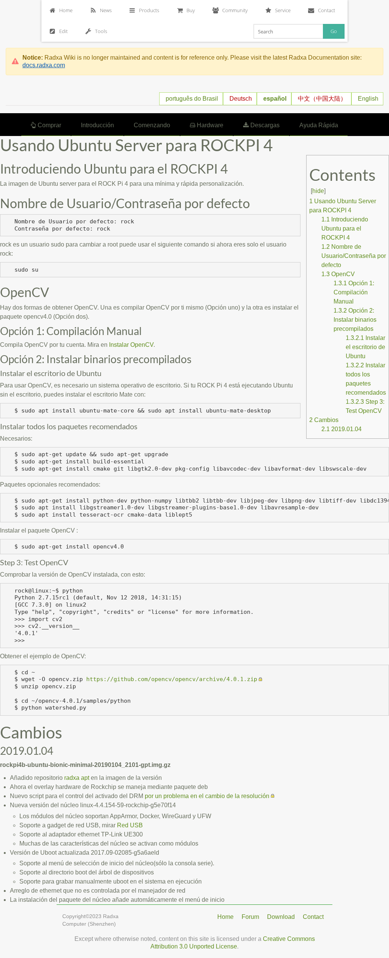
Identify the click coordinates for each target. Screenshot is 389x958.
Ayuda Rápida (318, 125)
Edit (63, 31)
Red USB (130, 825)
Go (333, 31)
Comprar (48, 125)
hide (318, 191)
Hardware (209, 125)
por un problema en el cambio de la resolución (207, 796)
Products (149, 10)
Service (283, 10)
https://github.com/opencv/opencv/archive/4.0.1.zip (171, 679)
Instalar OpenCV (131, 344)
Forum (250, 917)
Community (235, 10)
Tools (101, 31)
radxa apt (76, 778)
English (368, 98)
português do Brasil (192, 98)
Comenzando (152, 125)
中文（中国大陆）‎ (322, 98)
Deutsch (240, 98)
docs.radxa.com (43, 65)
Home (66, 10)
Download (281, 917)
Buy (191, 10)
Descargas (264, 125)
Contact (326, 10)
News (106, 10)
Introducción (97, 125)
